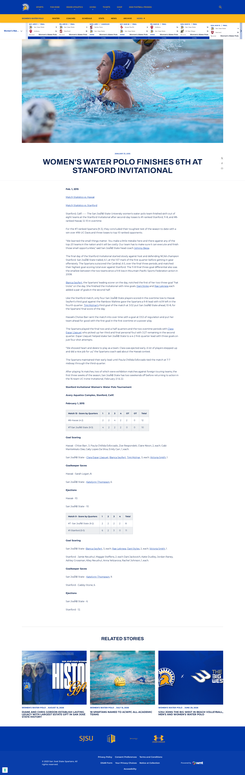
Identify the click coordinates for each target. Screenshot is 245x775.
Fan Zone (55, 7)
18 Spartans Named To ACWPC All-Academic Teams (121, 713)
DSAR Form (106, 763)
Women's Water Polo (34, 707)
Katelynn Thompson (98, 482)
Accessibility (130, 768)
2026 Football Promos (140, 7)
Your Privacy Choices (126, 763)
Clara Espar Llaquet (97, 457)
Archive (127, 18)
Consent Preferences (126, 757)
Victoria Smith (158, 457)
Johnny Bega (141, 248)
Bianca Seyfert (74, 282)
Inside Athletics (74, 7)
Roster (56, 18)
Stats (102, 18)
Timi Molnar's (91, 305)
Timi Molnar (133, 457)
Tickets (106, 7)
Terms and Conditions (151, 757)
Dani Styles (143, 286)
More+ (140, 18)
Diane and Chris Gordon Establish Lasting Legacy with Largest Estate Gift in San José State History (53, 714)
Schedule (87, 18)
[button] (241, 31)
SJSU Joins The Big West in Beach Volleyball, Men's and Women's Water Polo (190, 713)
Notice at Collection (150, 763)
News (114, 18)
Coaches (70, 18)
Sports (39, 7)
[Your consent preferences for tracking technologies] (5, 770)
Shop (119, 7)
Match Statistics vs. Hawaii (80, 197)
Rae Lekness (161, 286)
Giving (93, 7)
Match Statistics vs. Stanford (81, 205)
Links (43, 38)
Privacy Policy (105, 757)
